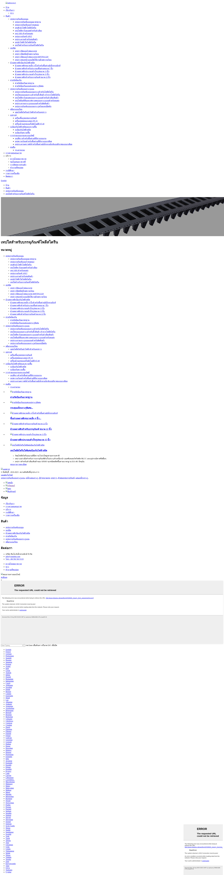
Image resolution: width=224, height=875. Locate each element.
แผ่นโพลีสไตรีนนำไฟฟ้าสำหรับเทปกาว (30, 112)
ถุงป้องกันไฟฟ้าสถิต (23, 130)
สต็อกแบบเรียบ (16, 109)
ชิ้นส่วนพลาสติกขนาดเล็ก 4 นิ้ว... (25, 418)
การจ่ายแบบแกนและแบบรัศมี (22, 135)
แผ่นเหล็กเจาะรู (81, 478)
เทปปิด (13, 48)
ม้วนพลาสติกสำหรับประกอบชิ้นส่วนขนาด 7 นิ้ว (34, 68)
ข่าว (12, 13)
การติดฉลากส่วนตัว (18, 165)
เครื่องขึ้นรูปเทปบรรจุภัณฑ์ (26, 118)
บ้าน (7, 7)
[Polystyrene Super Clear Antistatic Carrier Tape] (27, 445)
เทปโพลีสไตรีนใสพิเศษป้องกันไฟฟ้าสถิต (28, 450)
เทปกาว (54, 478)
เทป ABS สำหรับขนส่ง (24, 34)
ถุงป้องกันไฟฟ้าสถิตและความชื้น (23, 127)
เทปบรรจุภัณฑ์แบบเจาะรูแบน (22, 89)
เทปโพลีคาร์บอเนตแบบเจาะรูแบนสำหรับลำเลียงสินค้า (37, 98)
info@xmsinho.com (13, 556)
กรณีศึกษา (10, 170)
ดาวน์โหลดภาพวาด (18, 159)
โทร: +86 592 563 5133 (15, 559)
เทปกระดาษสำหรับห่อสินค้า (26, 39)
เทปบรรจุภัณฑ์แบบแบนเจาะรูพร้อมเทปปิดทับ (33, 106)
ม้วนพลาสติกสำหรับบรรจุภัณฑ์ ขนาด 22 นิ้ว (33, 77)
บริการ (8, 509)
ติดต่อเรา (9, 176)
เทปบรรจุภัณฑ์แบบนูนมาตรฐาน (28, 22)
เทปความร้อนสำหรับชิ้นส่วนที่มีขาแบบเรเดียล (33, 141)
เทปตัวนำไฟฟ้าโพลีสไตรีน (25, 28)
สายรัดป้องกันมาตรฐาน (24, 83)
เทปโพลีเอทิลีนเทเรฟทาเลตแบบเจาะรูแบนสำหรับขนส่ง (37, 101)
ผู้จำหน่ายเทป (44, 478)
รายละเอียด (22, 464)
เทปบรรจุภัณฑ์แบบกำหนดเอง (27, 25)
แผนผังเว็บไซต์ (7, 475)
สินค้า (8, 16)
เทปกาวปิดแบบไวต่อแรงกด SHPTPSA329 (31, 57)
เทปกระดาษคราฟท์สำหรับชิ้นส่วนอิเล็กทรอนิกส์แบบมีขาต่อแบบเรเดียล (43, 144)
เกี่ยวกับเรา (10, 10)
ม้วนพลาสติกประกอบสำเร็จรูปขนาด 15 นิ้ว (32, 74)
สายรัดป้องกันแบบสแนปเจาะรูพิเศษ (29, 86)
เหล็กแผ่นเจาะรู (32, 478)
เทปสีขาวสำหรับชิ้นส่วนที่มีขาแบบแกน (30, 138)
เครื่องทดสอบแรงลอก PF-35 (26, 121)
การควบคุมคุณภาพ (14, 153)
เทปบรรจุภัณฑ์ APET (23, 36)
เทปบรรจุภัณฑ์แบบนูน (19, 19)
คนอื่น (12, 147)
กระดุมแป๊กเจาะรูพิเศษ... (21, 408)
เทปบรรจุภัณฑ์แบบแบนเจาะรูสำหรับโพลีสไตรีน (34, 92)
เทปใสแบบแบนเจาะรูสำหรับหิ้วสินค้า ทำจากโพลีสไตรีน (37, 95)
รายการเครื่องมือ (12, 173)
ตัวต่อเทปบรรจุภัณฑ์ (66, 478)
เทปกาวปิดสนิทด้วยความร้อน (27, 54)
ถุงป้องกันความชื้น (22, 133)
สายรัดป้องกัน (15, 80)
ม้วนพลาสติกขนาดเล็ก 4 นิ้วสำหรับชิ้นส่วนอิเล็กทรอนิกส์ (37, 66)
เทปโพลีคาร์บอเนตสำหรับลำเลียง (28, 31)
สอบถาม (13, 464)
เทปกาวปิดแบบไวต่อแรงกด (26, 51)
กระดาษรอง (20, 150)
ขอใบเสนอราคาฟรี (18, 162)
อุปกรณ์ (13, 115)
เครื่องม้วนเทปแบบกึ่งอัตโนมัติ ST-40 (29, 124)
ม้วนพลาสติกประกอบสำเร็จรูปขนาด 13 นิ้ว (32, 71)
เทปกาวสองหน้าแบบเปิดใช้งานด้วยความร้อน (33, 60)
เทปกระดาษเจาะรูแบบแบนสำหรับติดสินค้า (32, 103)
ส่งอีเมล (4, 577)
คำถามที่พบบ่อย (16, 168)
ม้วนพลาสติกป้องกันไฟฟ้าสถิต (22, 63)
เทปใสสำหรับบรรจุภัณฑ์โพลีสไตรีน (29, 45)
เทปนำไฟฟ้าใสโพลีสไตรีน (25, 42)
